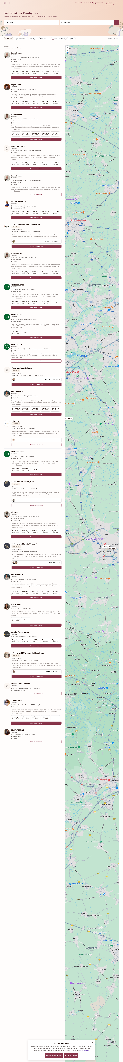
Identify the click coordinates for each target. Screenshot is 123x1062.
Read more (17, 68)
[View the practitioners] (37, 440)
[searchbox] (31, 22)
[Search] (116, 22)
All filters (9, 39)
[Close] (92, 1043)
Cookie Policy (84, 1050)
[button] (112, 548)
